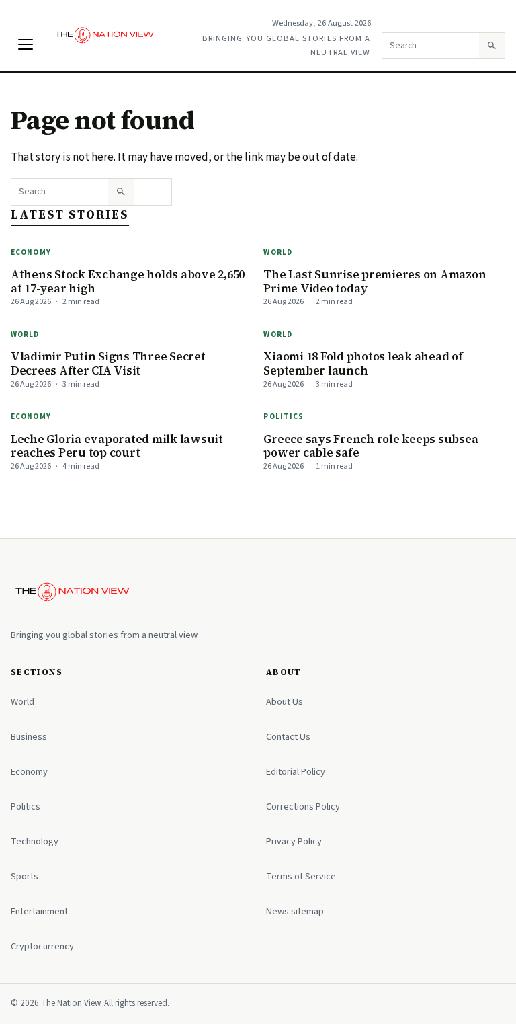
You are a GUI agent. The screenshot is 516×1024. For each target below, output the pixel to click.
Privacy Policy (294, 841)
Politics (283, 416)
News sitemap (295, 911)
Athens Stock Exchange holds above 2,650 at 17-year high (128, 281)
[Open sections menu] (25, 44)
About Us (284, 702)
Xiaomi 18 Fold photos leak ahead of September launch (362, 363)
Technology (34, 841)
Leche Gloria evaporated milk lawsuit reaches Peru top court (117, 446)
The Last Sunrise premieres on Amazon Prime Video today (374, 281)
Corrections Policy (303, 806)
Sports (24, 876)
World (277, 252)
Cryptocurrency (42, 946)
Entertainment (39, 911)
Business (29, 737)
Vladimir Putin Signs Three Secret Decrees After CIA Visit (108, 363)
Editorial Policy (295, 771)
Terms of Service (301, 876)
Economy (31, 252)
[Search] (492, 45)
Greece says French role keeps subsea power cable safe (370, 446)
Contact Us (288, 737)
